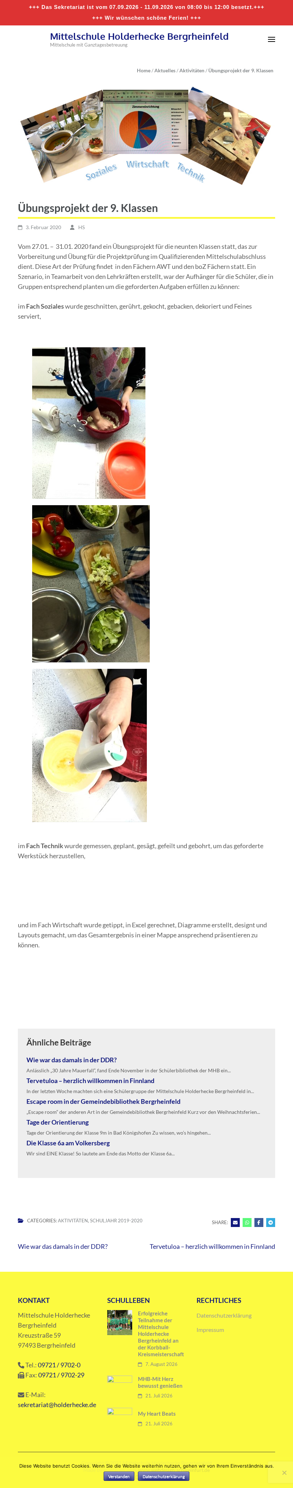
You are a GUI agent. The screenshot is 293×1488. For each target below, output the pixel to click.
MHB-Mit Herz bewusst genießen (160, 1382)
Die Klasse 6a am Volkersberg (68, 1143)
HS (81, 227)
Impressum (210, 1329)
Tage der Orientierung (57, 1122)
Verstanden (119, 1476)
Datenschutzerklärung (224, 1315)
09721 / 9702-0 (59, 1365)
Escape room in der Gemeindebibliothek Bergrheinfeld (103, 1101)
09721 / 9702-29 (61, 1375)
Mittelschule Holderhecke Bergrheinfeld (139, 36)
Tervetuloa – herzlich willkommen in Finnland (90, 1080)
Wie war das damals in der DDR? (71, 1060)
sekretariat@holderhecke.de (57, 1405)
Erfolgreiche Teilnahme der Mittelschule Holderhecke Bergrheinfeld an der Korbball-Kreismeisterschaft (161, 1333)
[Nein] (284, 1472)
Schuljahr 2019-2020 (116, 1220)
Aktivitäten (73, 1220)
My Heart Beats (157, 1413)
